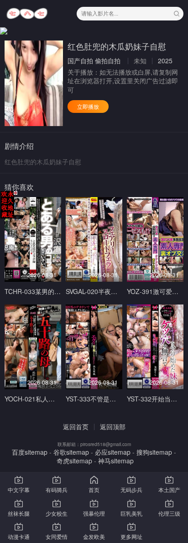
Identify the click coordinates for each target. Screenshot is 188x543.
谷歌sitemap (71, 452)
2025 (165, 60)
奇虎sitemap (74, 460)
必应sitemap (113, 452)
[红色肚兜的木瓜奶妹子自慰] (34, 83)
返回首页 (76, 426)
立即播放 (88, 106)
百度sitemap (29, 452)
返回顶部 (112, 426)
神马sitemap (116, 460)
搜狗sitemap (154, 452)
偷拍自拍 (107, 60)
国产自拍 (80, 60)
